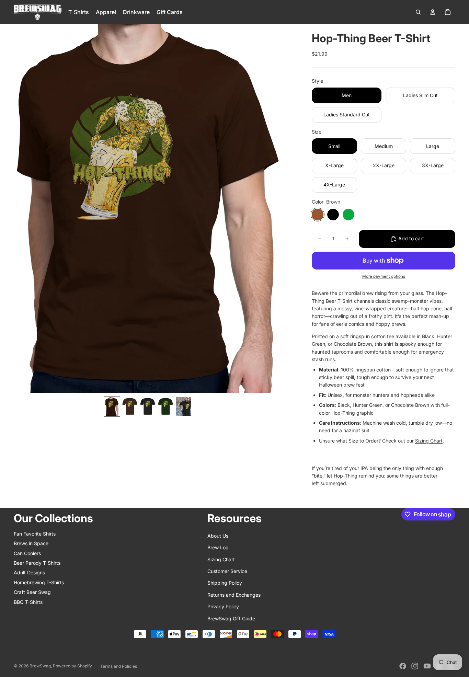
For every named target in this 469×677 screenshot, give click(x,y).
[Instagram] (415, 666)
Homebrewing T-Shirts (39, 582)
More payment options (383, 276)
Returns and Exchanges (234, 595)
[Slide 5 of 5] (183, 406)
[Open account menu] (432, 12)
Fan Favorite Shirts (35, 534)
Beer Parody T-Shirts (37, 563)
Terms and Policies (118, 666)
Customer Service (227, 571)
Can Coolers (27, 553)
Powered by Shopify (72, 665)
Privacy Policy (223, 606)
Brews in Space (31, 543)
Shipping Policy (224, 583)
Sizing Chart (429, 441)
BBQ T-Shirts (28, 602)
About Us (217, 536)
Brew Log (218, 547)
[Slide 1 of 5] (111, 406)
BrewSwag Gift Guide (231, 618)
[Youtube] (427, 666)
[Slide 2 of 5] (129, 406)
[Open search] (418, 12)
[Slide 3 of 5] (147, 406)
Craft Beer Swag (32, 592)
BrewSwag (40, 665)
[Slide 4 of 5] (165, 406)
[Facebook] (403, 666)
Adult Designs (29, 572)
